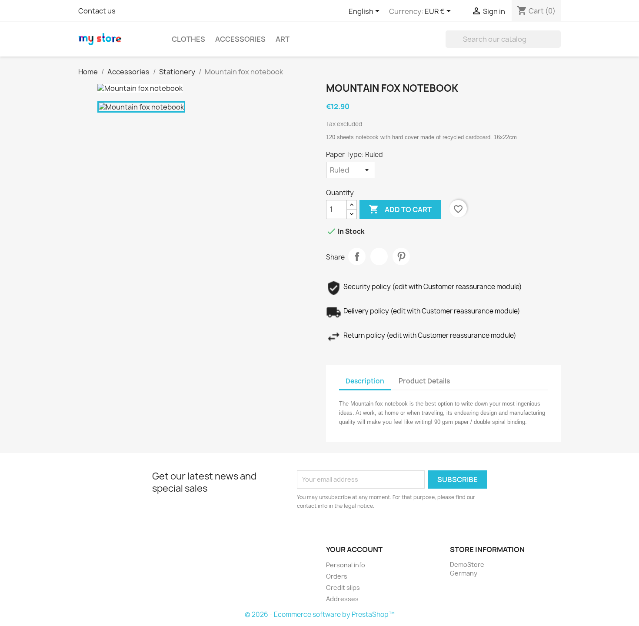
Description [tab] (365, 381)
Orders (336, 576)
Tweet (379, 256)
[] (557, 45)
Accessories (240, 39)
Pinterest (401, 256)
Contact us (97, 11)
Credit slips (343, 587)
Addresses (342, 599)
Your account (354, 549)
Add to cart (400, 209)
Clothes (188, 39)
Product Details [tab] (424, 381)
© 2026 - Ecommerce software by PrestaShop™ (320, 614)
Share (357, 256)
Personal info (345, 565)
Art (283, 39)
